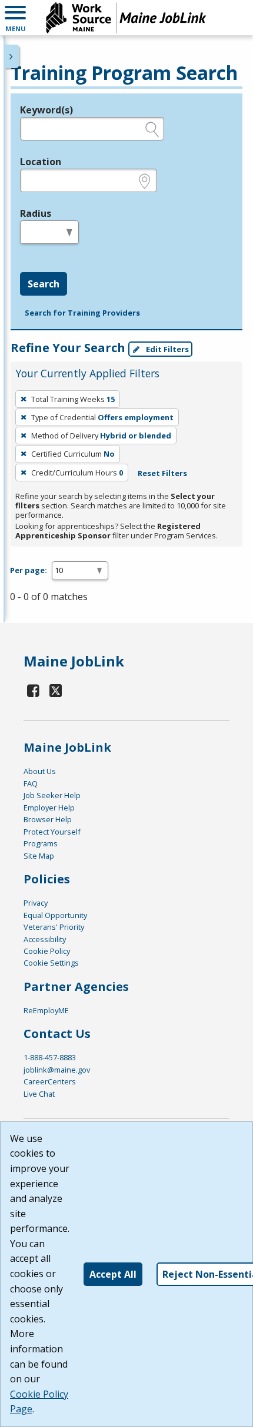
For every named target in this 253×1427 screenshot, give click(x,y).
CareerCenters (50, 1081)
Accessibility (45, 939)
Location (40, 161)
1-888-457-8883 (50, 1057)
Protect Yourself (52, 831)
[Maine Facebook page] (34, 690)
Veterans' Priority (54, 927)
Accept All (113, 1274)
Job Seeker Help (52, 795)
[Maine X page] (56, 690)
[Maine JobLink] (126, 17)
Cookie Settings (51, 962)
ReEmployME (46, 1010)
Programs (41, 843)
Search (43, 283)
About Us (40, 771)
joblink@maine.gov (57, 1069)
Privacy (36, 902)
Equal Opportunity (55, 915)
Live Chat (39, 1093)
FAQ (31, 783)
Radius (35, 213)
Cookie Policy (47, 951)
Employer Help (49, 807)
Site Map (39, 855)
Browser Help (48, 819)
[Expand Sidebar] (12, 56)
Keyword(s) (46, 109)
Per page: (28, 570)
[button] (15, 17)
